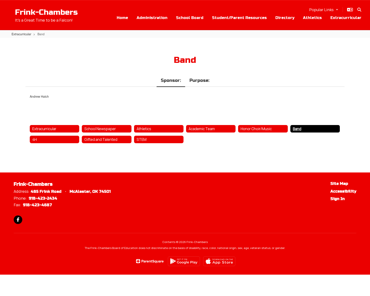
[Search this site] (359, 9)
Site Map (339, 183)
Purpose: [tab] (199, 80)
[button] (323, 9)
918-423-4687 (37, 205)
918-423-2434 (43, 198)
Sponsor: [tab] (171, 80)
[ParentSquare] (150, 261)
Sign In (337, 198)
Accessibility (343, 191)
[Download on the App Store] (219, 261)
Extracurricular (21, 34)
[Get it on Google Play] (184, 261)
